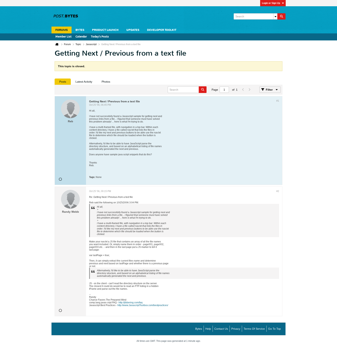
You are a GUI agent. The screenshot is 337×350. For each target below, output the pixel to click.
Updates (132, 30)
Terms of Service (254, 328)
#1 (277, 100)
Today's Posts (100, 37)
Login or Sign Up (271, 3)
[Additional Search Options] (275, 16)
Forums (61, 30)
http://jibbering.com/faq (131, 302)
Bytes (198, 328)
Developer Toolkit (161, 30)
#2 (277, 191)
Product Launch (105, 30)
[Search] (281, 16)
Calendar (81, 37)
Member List (63, 37)
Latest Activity (83, 81)
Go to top (274, 328)
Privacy (235, 328)
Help (208, 328)
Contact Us (221, 328)
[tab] (63, 82)
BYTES (79, 30)
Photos (106, 81)
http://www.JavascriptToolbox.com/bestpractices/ (142, 305)
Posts (62, 81)
